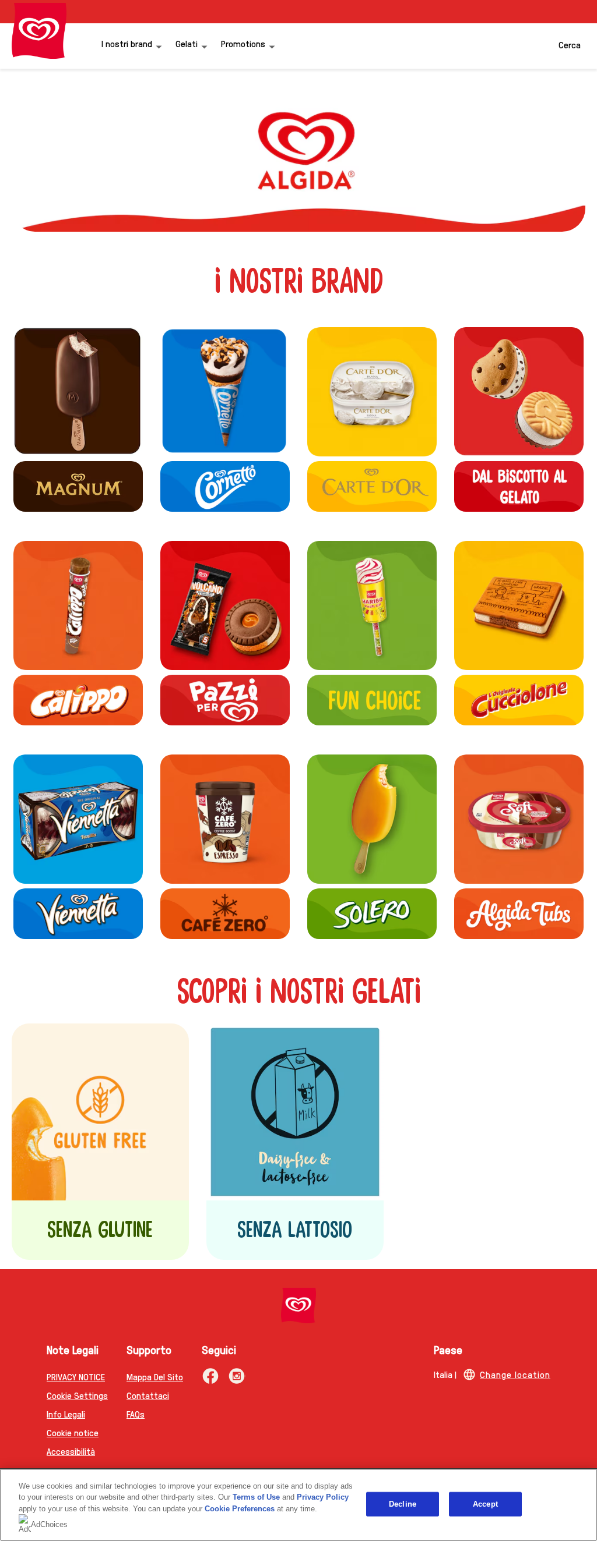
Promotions (243, 43)
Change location (515, 1374)
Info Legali (66, 1414)
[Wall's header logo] (39, 31)
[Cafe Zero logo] (225, 819)
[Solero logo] (372, 819)
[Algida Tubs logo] (519, 913)
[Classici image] (225, 605)
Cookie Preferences (240, 1508)
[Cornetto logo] (225, 486)
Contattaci (148, 1395)
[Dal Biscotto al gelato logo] (519, 391)
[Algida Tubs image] (519, 819)
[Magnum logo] (78, 486)
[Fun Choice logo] (372, 700)
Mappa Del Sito (155, 1376)
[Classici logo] (225, 700)
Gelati (186, 43)
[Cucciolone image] (519, 605)
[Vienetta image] (78, 819)
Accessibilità (71, 1451)
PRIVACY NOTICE (76, 1376)
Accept (485, 1504)
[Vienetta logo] (78, 913)
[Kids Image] (372, 605)
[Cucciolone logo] (519, 700)
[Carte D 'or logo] (372, 486)
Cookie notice (73, 1432)
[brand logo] (298, 1305)
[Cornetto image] (225, 391)
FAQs (136, 1414)
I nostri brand (126, 43)
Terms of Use (256, 1497)
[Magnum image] (78, 391)
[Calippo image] (78, 605)
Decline (402, 1504)
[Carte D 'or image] (372, 391)
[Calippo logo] (78, 700)
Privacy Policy (323, 1497)
